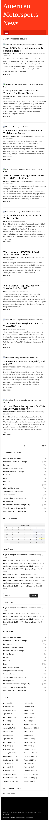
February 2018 (8, 717)
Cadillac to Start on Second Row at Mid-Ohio (18, 566)
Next (44, 446)
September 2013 (9, 781)
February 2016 (8, 742)
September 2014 (9, 760)
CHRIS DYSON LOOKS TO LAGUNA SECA (16, 560)
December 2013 (29, 774)
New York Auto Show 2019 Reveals (15, 575)
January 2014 (8, 774)
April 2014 (27, 767)
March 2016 (28, 739)
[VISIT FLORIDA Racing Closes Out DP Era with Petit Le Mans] (24, 170)
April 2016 (6, 739)
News (30, 54)
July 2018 (27, 710)
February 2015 (29, 749)
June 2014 (27, 763)
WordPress (15, 817)
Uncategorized (8, 501)
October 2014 (29, 756)
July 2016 (27, 731)
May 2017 (6, 721)
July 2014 (6, 763)
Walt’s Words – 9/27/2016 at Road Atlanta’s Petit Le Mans (21, 253)
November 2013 (9, 778)
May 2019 (6, 703)
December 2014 (29, 753)
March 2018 (28, 714)
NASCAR (6, 478)
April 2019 (27, 703)
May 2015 (6, 746)
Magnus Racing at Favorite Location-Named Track (20, 555)
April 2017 (27, 721)
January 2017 (8, 728)
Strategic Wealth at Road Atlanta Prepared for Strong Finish (21, 92)
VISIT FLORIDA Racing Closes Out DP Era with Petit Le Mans (23, 176)
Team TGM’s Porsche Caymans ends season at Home (23, 49)
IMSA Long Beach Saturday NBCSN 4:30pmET (18, 577)
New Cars (6, 481)
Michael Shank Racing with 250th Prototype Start (22, 217)
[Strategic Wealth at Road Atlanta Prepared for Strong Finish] (24, 85)
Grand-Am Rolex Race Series (13, 468)
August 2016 (7, 731)
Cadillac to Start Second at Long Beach (17, 583)
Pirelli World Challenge (11, 488)
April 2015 (27, 746)
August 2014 (28, 760)
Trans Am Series (9, 495)
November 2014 (9, 756)
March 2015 (7, 749)
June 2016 (6, 735)
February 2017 (29, 724)
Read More (6, 74)
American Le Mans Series (12, 458)
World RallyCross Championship (14, 511)
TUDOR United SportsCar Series (14, 498)
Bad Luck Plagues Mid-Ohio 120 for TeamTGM (19, 563)
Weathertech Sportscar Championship (20, 136)
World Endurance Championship (14, 508)
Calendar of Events (12, 788)
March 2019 (7, 707)
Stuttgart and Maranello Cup (13, 491)
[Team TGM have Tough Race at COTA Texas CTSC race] (23, 320)
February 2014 (29, 771)
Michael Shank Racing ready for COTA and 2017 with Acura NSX (24, 407)
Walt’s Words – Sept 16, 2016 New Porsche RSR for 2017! (21, 287)
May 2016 (27, 735)
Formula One (7, 465)
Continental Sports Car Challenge (15, 54)
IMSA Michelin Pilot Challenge (13, 471)
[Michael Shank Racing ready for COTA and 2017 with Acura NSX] (24, 401)
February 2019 (29, 707)
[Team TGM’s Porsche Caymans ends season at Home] (23, 44)
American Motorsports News (20, 15)
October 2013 (29, 778)
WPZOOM (30, 817)
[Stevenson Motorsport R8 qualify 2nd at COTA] (20, 357)
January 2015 (8, 753)
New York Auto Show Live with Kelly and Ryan (19, 580)
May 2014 (6, 767)
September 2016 (30, 728)
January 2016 (28, 742)
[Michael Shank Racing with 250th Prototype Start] (21, 212)
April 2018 (6, 714)
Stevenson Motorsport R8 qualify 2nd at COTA (24, 362)
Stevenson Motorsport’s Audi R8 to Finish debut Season (22, 132)
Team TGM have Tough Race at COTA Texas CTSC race (23, 324)
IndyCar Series (8, 475)
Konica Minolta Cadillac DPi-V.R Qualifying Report (20, 569)
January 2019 (8, 710)
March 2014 (7, 771)
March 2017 (7, 724)
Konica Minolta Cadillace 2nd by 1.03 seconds (19, 586)
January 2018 (28, 717)
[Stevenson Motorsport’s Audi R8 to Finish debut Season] (24, 127)
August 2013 (28, 781)
